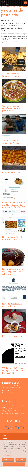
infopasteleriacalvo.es (9, 393)
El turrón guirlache (11, 172)
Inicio (4, 435)
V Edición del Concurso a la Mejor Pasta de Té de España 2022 (14, 370)
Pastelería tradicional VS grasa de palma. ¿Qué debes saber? (13, 271)
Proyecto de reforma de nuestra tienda (12, 304)
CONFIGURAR (7, 459)
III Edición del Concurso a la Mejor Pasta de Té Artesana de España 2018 (13, 204)
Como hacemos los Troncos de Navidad (11, 141)
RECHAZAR (21, 459)
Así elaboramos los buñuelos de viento (10, 74)
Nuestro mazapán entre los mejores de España (13, 238)
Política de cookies (7, 455)
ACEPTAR (14, 464)
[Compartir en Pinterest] (21, 428)
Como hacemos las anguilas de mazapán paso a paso (11, 108)
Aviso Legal (5, 438)
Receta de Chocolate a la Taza (13, 337)
